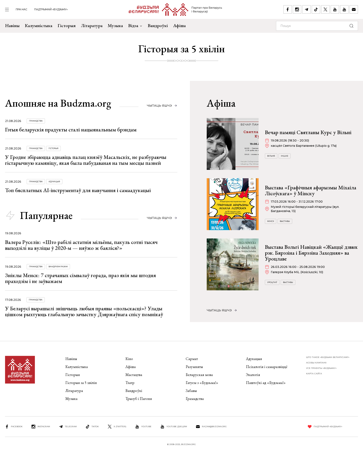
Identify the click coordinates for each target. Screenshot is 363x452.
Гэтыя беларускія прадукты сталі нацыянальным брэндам (71, 129)
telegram (71, 426)
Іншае (284, 156)
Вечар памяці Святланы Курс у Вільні (308, 132)
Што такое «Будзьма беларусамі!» (327, 357)
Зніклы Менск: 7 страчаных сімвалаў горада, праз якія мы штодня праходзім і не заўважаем (80, 278)
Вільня (271, 156)
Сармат (192, 358)
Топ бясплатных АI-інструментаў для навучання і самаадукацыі (78, 190)
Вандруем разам (58, 266)
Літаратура (92, 25)
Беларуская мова (199, 374)
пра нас (21, 9)
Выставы (285, 221)
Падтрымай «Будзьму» (51, 9)
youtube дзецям (176, 426)
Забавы (191, 390)
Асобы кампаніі (316, 362)
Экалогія (253, 374)
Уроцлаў (272, 282)
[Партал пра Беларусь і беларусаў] (175, 9)
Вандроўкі (158, 25)
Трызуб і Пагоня (138, 398)
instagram (43, 426)
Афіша (179, 25)
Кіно (129, 358)
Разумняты (194, 366)
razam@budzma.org (214, 426)
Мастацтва (133, 374)
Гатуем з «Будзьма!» (202, 382)
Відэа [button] (133, 25)
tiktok (95, 426)
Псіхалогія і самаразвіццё (266, 366)
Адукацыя (54, 181)
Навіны (12, 25)
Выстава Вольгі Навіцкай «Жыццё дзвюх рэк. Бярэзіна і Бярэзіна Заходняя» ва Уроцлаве (311, 252)
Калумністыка (38, 25)
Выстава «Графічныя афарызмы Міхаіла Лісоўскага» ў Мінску (310, 190)
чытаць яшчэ (159, 105)
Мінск (270, 221)
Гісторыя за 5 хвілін (81, 382)
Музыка (115, 25)
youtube (146, 426)
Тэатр (129, 382)
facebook (16, 426)
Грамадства (36, 121)
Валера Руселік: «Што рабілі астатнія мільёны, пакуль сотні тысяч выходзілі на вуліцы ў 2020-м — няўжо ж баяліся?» (81, 245)
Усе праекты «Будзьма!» (321, 368)
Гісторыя (67, 25)
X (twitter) (120, 426)
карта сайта (314, 373)
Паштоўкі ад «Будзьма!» (266, 382)
